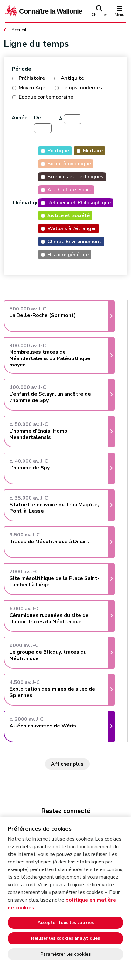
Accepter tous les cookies (66, 922)
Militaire (93, 151)
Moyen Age (32, 88)
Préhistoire (32, 78)
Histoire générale (68, 254)
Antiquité (72, 78)
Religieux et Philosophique (79, 203)
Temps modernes (81, 88)
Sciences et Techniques (75, 177)
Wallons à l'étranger (71, 228)
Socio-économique (69, 164)
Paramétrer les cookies (65, 954)
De (37, 117)
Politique (58, 151)
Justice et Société (68, 215)
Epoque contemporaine (46, 97)
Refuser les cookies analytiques (65, 938)
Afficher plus (67, 763)
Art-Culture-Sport (69, 190)
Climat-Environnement (74, 241)
